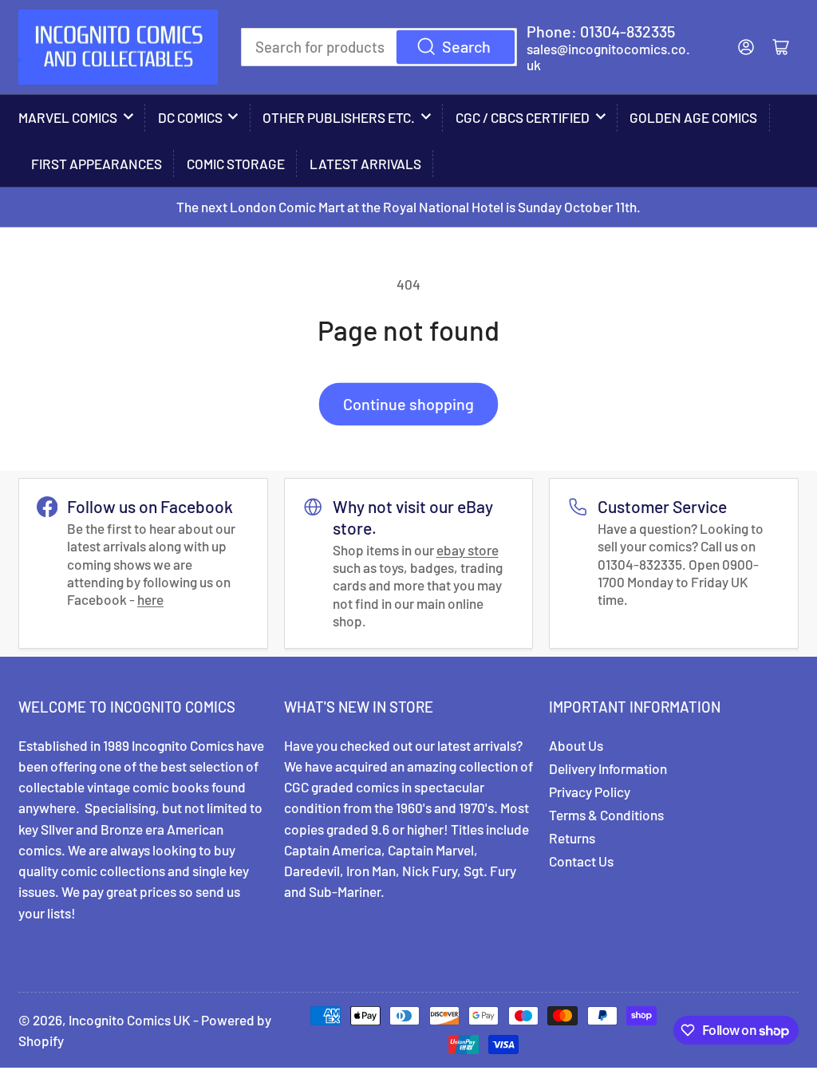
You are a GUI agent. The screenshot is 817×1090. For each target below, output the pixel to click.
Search (466, 46)
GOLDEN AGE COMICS (693, 117)
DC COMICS (190, 117)
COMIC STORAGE (236, 164)
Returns (572, 838)
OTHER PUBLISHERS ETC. (338, 117)
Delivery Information (608, 768)
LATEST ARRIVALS (365, 164)
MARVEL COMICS (67, 117)
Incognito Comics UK (130, 1020)
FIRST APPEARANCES (96, 164)
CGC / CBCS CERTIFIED (523, 117)
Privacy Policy (589, 792)
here (150, 599)
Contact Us (581, 861)
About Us (576, 745)
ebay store (467, 550)
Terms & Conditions (606, 815)
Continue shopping (408, 403)
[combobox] (379, 47)
